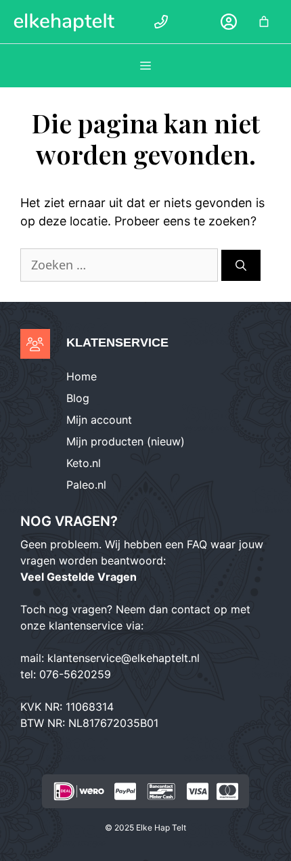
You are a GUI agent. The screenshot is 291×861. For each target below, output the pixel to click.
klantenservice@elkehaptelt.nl (123, 658)
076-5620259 (75, 674)
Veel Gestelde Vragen (78, 576)
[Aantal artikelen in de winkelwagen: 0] (263, 21)
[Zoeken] (241, 265)
